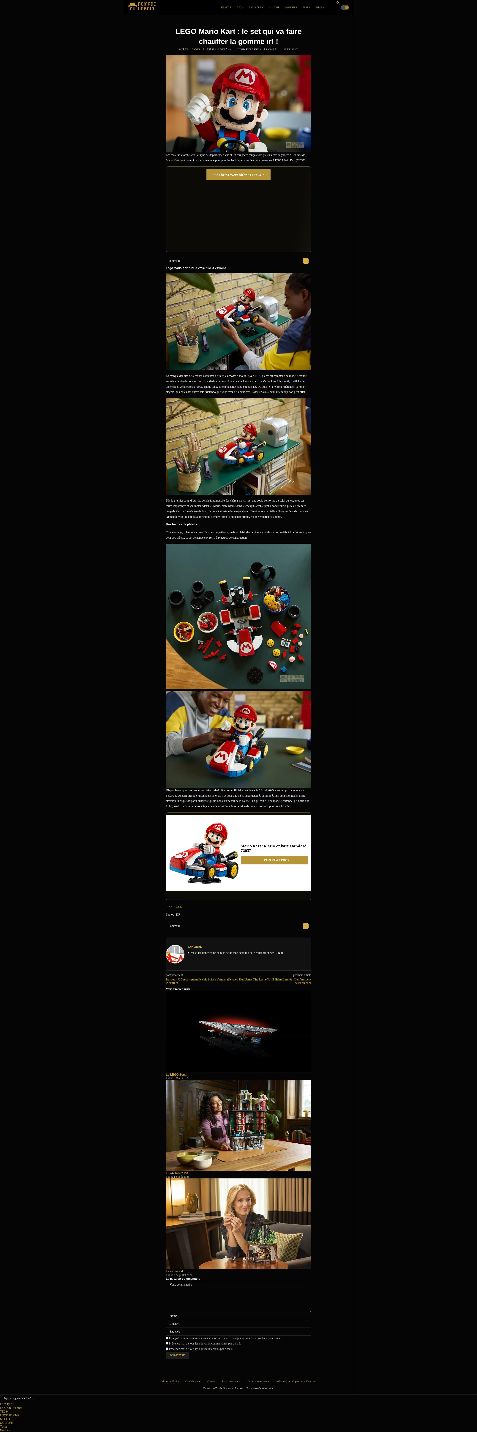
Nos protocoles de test (258, 1381)
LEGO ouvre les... (178, 1173)
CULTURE (274, 7)
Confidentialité (193, 1381)
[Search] (338, 3)
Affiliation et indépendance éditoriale (295, 1381)
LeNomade (194, 49)
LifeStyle (225, 7)
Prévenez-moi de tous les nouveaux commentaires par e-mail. (205, 1343)
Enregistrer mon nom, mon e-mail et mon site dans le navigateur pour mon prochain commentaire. (226, 1338)
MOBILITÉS (291, 7)
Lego (179, 906)
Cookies (211, 1381)
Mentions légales (170, 1381)
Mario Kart (172, 160)
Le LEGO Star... (176, 1074)
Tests (306, 7)
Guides (319, 7)
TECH (240, 7)
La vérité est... (175, 1271)
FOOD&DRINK (256, 7)
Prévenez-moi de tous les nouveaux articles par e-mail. (201, 1348)
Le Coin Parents (11, 1408)
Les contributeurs (231, 1381)
